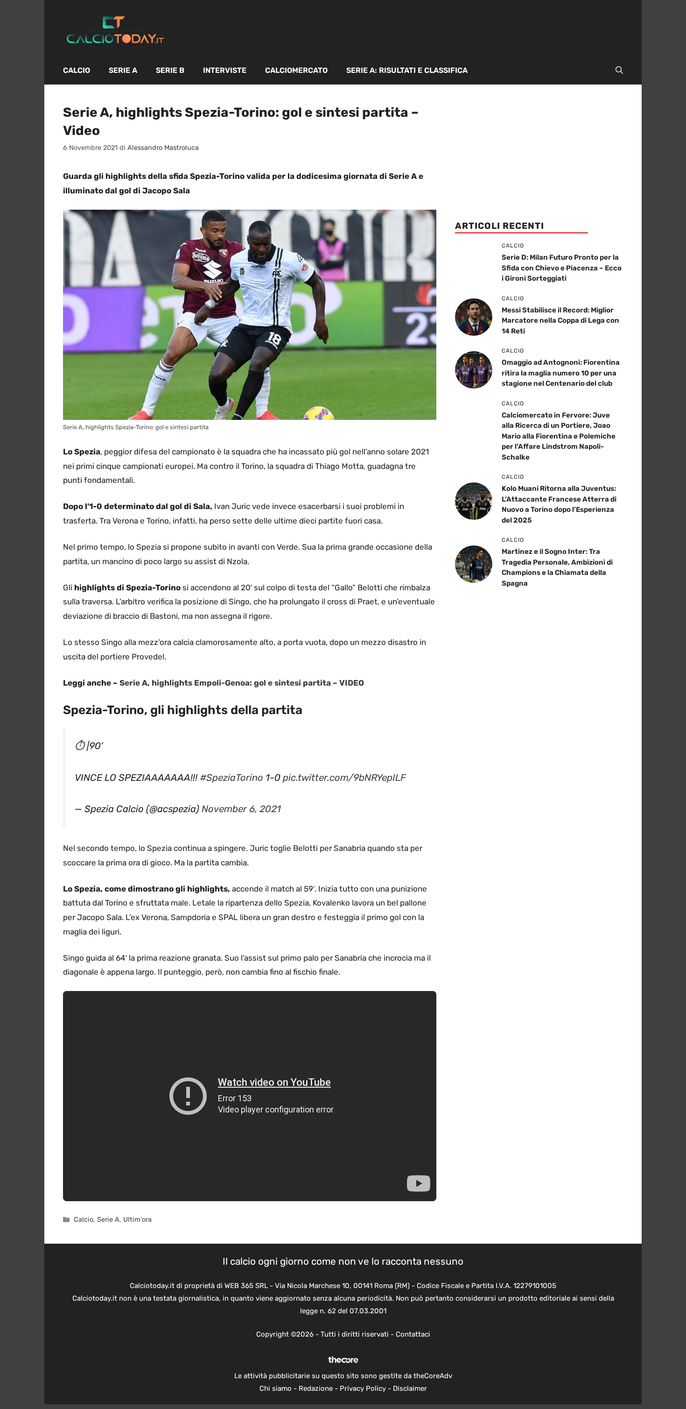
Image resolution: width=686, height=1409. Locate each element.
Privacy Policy (363, 1388)
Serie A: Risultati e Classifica (407, 70)
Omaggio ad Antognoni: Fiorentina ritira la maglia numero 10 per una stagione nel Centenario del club (561, 373)
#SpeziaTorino (231, 777)
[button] (619, 71)
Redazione (316, 1388)
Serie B (170, 70)
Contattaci (413, 1334)
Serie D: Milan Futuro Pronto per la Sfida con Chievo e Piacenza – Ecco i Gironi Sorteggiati (562, 268)
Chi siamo (275, 1388)
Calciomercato (296, 70)
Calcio (76, 70)
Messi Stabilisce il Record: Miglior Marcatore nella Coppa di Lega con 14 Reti (560, 320)
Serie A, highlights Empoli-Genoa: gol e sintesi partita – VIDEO (241, 682)
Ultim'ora (137, 1219)
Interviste (224, 70)
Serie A (123, 70)
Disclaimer (410, 1388)
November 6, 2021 (241, 808)
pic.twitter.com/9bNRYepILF (344, 777)
